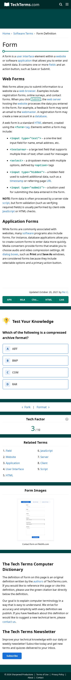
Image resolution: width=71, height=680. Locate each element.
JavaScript (8, 211)
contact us (9, 622)
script (6, 203)
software (28, 233)
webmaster (29, 112)
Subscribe (12, 655)
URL (49, 181)
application (25, 60)
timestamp (16, 181)
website (61, 56)
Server (44, 457)
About (30, 677)
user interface (25, 56)
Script (44, 469)
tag (27, 127)
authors (38, 581)
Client (44, 463)
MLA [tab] (22, 299)
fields (52, 64)
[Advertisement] (35, 276)
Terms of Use (42, 674)
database (41, 116)
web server (54, 99)
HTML (38, 123)
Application (13, 463)
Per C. (65, 292)
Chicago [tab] (36, 299)
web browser (27, 91)
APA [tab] (9, 299)
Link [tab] (61, 299)
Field (9, 451)
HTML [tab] (48, 299)
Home (6, 33)
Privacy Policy (58, 674)
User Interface (15, 469)
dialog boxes (10, 254)
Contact (39, 677)
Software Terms (23, 33)
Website (11, 457)
